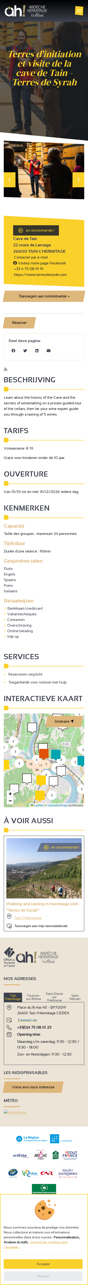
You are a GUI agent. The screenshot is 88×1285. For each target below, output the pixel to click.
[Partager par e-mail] (48, 350)
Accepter (43, 1264)
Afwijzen (43, 1276)
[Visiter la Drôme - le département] (61, 1142)
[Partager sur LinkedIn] (37, 350)
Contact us (27, 1020)
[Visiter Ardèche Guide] (20, 1158)
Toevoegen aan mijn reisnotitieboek (41, 926)
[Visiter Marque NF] (13, 1176)
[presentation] (9, 179)
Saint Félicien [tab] (74, 997)
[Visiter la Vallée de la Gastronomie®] (68, 1179)
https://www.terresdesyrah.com (40, 275)
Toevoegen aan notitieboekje (43, 296)
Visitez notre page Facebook (41, 263)
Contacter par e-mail (30, 257)
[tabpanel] (44, 1032)
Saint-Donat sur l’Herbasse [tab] (54, 997)
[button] (81, 789)
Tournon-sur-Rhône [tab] (33, 997)
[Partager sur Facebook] (13, 350)
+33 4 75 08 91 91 (28, 269)
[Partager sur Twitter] (25, 350)
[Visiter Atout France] (70, 1155)
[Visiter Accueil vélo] (55, 1158)
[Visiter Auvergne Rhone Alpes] (32, 1142)
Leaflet (38, 805)
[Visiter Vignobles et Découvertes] (44, 1189)
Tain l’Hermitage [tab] (13, 997)
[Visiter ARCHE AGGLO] (40, 1160)
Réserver (19, 323)
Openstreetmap (57, 805)
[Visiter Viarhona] (30, 1176)
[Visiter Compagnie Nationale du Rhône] (47, 1174)
